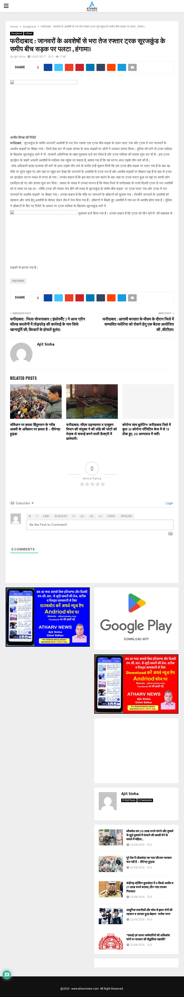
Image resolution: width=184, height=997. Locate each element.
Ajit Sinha (19, 56)
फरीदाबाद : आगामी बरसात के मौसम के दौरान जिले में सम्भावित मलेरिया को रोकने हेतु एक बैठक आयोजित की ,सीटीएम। (138, 324)
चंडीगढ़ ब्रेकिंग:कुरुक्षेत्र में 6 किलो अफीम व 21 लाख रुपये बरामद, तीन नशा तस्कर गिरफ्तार (149, 887)
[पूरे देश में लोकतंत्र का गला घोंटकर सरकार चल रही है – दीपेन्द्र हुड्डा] (111, 864)
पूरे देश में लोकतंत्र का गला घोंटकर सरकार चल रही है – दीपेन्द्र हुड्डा (149, 859)
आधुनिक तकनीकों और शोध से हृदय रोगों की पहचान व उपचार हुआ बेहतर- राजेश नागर (149, 912)
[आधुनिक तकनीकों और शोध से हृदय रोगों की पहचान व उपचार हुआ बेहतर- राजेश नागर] (111, 916)
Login (169, 503)
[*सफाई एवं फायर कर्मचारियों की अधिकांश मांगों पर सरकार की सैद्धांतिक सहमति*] (111, 941)
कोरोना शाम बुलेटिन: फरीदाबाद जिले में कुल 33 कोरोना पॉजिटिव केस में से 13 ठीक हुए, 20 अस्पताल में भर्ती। (146, 429)
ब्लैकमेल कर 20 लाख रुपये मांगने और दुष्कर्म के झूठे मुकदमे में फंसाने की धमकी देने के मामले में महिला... (149, 835)
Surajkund (16, 33)
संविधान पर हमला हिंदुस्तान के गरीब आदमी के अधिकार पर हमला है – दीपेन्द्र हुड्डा (35, 429)
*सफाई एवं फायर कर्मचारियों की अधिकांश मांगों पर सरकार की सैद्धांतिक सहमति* (148, 937)
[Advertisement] (136, 751)
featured (18, 281)
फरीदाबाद (28, 33)
